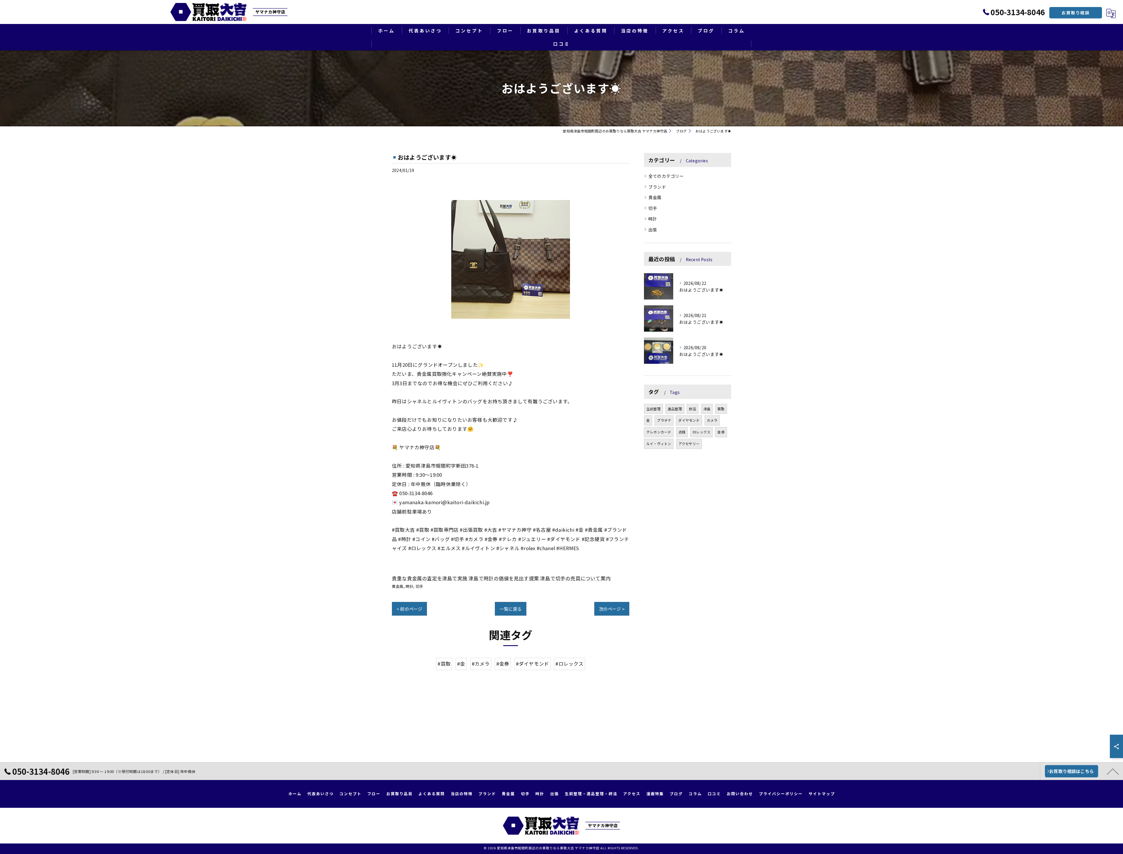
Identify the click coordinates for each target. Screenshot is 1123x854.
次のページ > (612, 609)
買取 (720, 408)
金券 (720, 431)
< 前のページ (409, 609)
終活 (692, 408)
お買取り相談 (1076, 13)
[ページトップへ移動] (1113, 771)
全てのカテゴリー (666, 176)
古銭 (681, 431)
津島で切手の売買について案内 (575, 578)
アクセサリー (689, 443)
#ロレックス (569, 663)
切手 (419, 586)
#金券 (502, 663)
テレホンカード (658, 431)
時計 (409, 586)
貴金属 (398, 586)
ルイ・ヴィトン (658, 443)
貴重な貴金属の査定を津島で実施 (429, 578)
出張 (652, 229)
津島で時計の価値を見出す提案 (504, 578)
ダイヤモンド (689, 420)
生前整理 (653, 408)
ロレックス (701, 431)
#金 (461, 663)
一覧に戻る (511, 609)
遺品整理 (675, 408)
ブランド (657, 187)
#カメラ (481, 663)
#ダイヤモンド (532, 663)
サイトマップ (822, 793)
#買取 (444, 663)
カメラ (712, 420)
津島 (706, 408)
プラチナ (664, 420)
